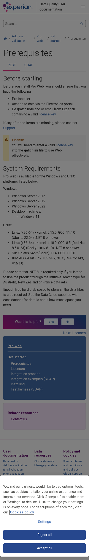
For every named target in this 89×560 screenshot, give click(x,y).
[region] (44, 516)
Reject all (44, 535)
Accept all (44, 548)
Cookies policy (22, 512)
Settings (44, 522)
